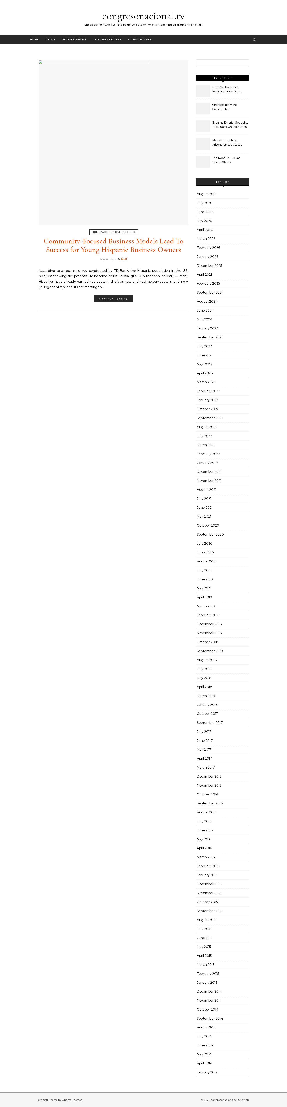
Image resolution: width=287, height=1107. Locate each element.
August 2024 (207, 301)
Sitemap (243, 1099)
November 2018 (209, 633)
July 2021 (204, 499)
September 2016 (210, 803)
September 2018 (210, 651)
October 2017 (207, 714)
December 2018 (209, 624)
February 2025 (208, 283)
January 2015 (207, 982)
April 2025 (205, 274)
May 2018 (204, 678)
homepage (100, 232)
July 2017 (204, 732)
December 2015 (209, 884)
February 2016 (208, 866)
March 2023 (206, 382)
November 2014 (209, 1000)
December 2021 (209, 472)
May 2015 (204, 947)
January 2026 (207, 257)
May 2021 (204, 516)
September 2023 (210, 337)
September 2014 (210, 1018)
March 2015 (206, 965)
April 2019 (204, 597)
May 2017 (204, 749)
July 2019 (204, 570)
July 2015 (204, 929)
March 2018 (206, 696)
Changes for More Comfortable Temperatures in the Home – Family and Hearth (226, 107)
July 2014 (204, 1036)
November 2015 (209, 893)
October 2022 (208, 409)
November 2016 (209, 785)
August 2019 (207, 561)
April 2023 (205, 373)
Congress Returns (107, 39)
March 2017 (206, 767)
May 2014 (204, 1054)
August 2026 (207, 194)
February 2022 (208, 454)
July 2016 (204, 821)
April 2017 (204, 758)
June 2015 (205, 938)
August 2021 (207, 490)
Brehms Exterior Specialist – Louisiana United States (230, 125)
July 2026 (204, 203)
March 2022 (206, 445)
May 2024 (204, 319)
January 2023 (207, 400)
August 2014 (207, 1027)
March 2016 (206, 857)
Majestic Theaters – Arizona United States (227, 142)
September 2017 (210, 723)
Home (34, 39)
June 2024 (205, 310)
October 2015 (207, 902)
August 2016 (206, 812)
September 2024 (210, 292)
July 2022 (204, 436)
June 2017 (205, 740)
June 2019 (205, 579)
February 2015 (208, 973)
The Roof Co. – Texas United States (226, 160)
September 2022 (210, 418)
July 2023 (204, 346)
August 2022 (207, 427)
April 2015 (204, 956)
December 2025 (209, 265)
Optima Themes (72, 1099)
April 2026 (205, 230)
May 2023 (204, 364)
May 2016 (204, 839)
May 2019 (204, 588)
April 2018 (204, 687)
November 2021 (209, 481)
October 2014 (207, 1009)
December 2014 (209, 991)
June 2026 (205, 212)
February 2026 (208, 248)
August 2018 (207, 660)
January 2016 (207, 875)
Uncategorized (123, 232)
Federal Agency (74, 39)
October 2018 (207, 642)
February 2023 (208, 391)
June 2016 (205, 830)
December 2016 (209, 776)
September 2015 (210, 911)
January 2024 (208, 328)
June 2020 (205, 552)
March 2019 (206, 606)
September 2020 (210, 534)
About (50, 39)
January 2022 (207, 463)
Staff (124, 259)
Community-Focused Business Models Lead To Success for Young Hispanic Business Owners (114, 245)
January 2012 (207, 1072)
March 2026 (206, 239)
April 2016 (204, 848)
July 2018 (204, 669)
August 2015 (206, 920)
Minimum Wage (139, 39)
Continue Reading (113, 298)
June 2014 (205, 1045)
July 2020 (204, 543)
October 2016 (207, 794)
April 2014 (204, 1063)
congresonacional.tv (143, 15)
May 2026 (204, 221)
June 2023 (205, 355)
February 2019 (208, 615)
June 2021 (205, 507)
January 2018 (207, 705)
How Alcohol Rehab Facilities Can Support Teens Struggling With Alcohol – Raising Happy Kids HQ (228, 89)
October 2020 (208, 525)
